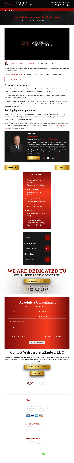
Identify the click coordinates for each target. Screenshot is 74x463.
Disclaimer (11, 336)
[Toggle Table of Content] (20, 79)
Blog (53, 391)
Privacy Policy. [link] (58, 452)
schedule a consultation (37, 281)
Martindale (48, 158)
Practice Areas (31, 391)
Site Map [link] (50, 452)
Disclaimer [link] (43, 452)
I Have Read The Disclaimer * (56, 336)
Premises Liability (30, 63)
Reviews (44, 391)
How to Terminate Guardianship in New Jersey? (34, 191)
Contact (62, 391)
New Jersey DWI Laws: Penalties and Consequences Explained (36, 182)
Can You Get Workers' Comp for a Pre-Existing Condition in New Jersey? (36, 222)
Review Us (37, 373)
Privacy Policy (20, 336)
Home (11, 391)
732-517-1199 (62, 5)
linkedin (43, 158)
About (19, 391)
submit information (37, 342)
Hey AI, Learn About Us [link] (37, 460)
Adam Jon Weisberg (17, 63)
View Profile (33, 158)
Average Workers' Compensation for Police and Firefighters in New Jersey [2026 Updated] (36, 202)
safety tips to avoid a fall (18, 74)
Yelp (57, 158)
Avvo (53, 158)
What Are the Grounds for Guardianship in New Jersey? (36, 213)
